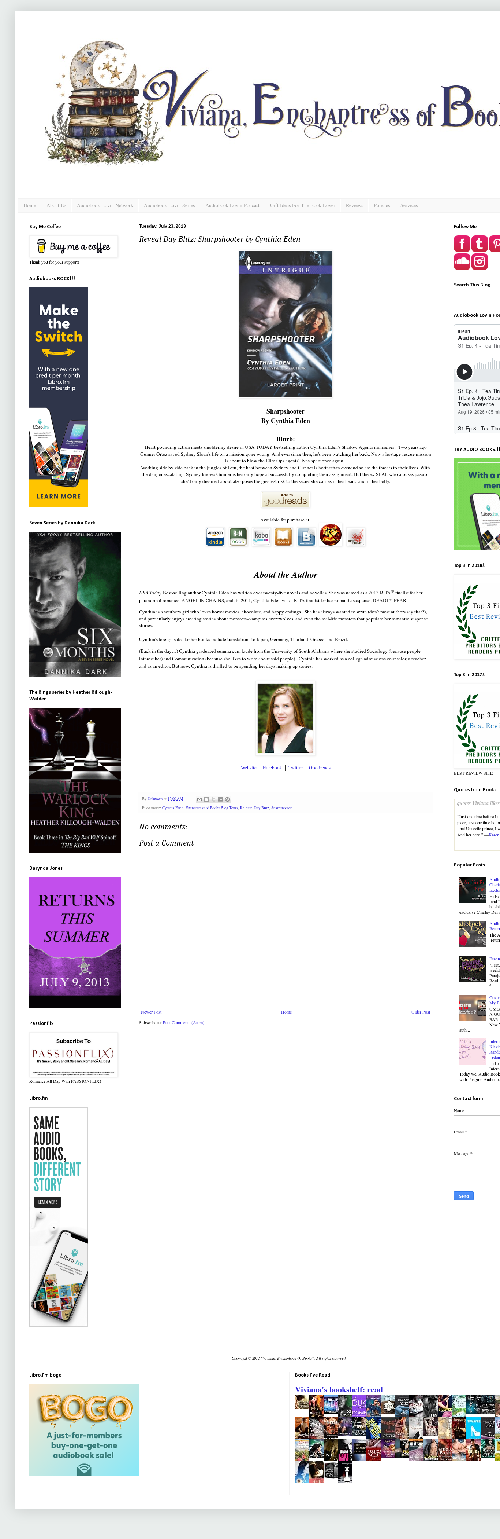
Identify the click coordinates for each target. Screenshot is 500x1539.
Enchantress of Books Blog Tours (212, 807)
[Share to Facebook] (220, 799)
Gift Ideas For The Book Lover (302, 205)
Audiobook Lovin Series (169, 205)
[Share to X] (213, 799)
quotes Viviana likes (478, 803)
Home (29, 205)
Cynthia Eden (172, 807)
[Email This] (199, 799)
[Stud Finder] (490, 1412)
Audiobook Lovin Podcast (232, 205)
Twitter (295, 767)
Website (249, 767)
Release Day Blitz (254, 807)
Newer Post (151, 1012)
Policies (382, 205)
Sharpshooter (281, 807)
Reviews (354, 205)
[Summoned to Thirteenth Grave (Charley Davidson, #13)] (475, 1412)
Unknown (156, 798)
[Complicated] (390, 1412)
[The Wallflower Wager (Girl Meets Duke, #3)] (390, 1456)
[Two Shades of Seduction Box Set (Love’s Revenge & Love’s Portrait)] (333, 1478)
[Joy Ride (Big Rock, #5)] (361, 1434)
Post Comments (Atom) (183, 1022)
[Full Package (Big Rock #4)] (404, 1456)
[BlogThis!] (206, 799)
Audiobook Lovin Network (105, 205)
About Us (56, 205)
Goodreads (320, 767)
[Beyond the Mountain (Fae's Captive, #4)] (490, 1456)
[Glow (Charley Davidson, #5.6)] (304, 1407)
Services (409, 205)
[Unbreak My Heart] (432, 1434)
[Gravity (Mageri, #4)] (318, 1456)
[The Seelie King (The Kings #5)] (333, 1412)
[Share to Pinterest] (227, 799)
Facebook (272, 767)
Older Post (420, 1012)
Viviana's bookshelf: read (339, 1389)
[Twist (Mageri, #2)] (347, 1434)
